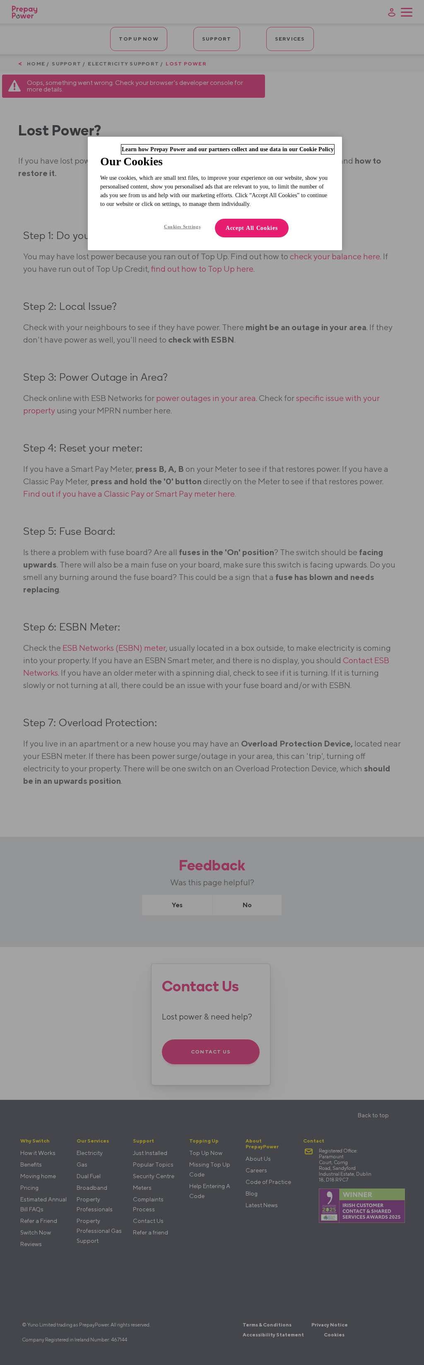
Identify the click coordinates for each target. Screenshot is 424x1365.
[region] (215, 194)
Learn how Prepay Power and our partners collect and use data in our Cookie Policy (228, 149)
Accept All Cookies (252, 228)
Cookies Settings (182, 226)
